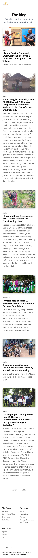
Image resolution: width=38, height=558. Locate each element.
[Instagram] (7, 547)
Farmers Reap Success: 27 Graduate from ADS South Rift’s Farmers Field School (18, 303)
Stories (5, 50)
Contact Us (5, 520)
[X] (3, 547)
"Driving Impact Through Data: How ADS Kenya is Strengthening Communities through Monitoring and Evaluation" (18, 419)
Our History (5, 511)
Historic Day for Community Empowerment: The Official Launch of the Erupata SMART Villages (17, 57)
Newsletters (7, 298)
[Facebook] (11, 547)
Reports (4, 532)
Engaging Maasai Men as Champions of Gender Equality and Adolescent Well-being (18, 368)
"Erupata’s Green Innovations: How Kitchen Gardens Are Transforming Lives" (18, 219)
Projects (22, 517)
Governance (6, 517)
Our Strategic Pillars (8, 514)
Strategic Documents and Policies (27, 521)
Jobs (3, 538)
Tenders (4, 535)
